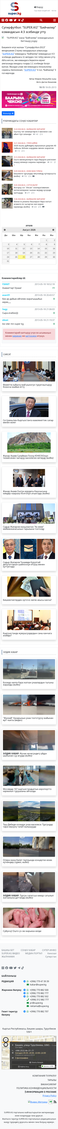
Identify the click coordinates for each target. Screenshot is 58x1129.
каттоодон (31, 335)
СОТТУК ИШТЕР (32, 185)
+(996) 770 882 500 (39, 989)
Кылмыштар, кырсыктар (36, 129)
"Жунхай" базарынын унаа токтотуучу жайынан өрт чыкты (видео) (28, 719)
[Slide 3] (27, 38)
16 (54, 248)
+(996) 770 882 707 (39, 1011)
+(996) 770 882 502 (39, 996)
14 (38, 248)
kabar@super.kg (38, 984)
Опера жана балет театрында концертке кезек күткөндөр (27, 861)
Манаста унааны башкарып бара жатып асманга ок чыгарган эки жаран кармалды (33, 204)
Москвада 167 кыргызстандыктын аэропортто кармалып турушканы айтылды (27, 790)
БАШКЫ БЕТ (8, 950)
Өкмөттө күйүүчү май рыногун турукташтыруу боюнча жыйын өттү (27, 385)
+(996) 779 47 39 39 (39, 981)
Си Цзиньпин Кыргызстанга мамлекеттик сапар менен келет (28, 421)
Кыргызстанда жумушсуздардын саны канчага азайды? (27, 634)
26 (24, 257)
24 (8, 257)
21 (38, 253)
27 (31, 257)
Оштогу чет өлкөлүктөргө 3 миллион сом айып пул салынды (33, 133)
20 (31, 253)
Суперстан (50, 956)
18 (16, 253)
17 (8, 253)
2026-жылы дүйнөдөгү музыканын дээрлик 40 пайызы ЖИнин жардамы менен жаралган (35, 148)
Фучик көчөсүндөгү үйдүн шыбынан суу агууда (25, 754)
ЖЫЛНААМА (8, 956)
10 (8, 248)
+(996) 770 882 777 (39, 993)
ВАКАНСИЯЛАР (48, 1084)
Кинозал (51, 953)
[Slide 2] (22, 38)
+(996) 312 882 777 (39, 999)
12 (24, 248)
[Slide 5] (36, 38)
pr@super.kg (36, 1002)
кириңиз (17, 335)
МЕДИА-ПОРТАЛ (33, 953)
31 (8, 261)
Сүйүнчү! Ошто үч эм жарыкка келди (22, 931)
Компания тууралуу (44, 1075)
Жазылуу (7, 113)
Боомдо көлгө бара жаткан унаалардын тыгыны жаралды (28, 683)
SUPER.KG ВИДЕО (11, 953)
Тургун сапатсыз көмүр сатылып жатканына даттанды (28, 896)
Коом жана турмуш (34, 171)
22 (46, 253)
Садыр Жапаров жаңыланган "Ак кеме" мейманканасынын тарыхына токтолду (23, 527)
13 (31, 248)
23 (54, 253)
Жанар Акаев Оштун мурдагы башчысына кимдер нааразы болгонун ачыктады (26, 492)
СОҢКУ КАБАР (28, 950)
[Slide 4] (31, 38)
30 (54, 257)
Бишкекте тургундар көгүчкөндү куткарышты (35, 175)
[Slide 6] (41, 38)
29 (46, 257)
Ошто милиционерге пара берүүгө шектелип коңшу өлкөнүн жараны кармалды (35, 162)
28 (38, 257)
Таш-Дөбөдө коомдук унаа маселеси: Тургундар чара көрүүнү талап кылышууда (28, 825)
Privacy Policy (49, 1095)
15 (46, 248)
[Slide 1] (17, 38)
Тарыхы (52, 1080)
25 (16, 257)
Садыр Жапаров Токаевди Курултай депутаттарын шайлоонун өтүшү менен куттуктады (24, 564)
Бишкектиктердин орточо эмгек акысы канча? (27, 599)
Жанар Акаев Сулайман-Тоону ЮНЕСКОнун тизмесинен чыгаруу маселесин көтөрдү (28, 456)
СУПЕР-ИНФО (49, 950)
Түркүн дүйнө (32, 143)
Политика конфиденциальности (36, 1088)
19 (24, 253)
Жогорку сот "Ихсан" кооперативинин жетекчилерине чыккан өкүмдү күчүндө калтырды (32, 190)
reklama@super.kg (39, 1006)
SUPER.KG (8, 54)
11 (16, 248)
